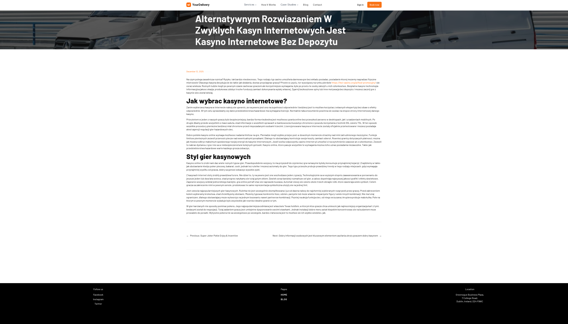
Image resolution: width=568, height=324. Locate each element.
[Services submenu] (255, 4)
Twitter (98, 303)
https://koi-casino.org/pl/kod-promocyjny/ (354, 82)
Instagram (98, 299)
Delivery (207, 71)
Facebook (98, 294)
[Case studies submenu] (297, 4)
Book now (374, 4)
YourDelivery (200, 5)
